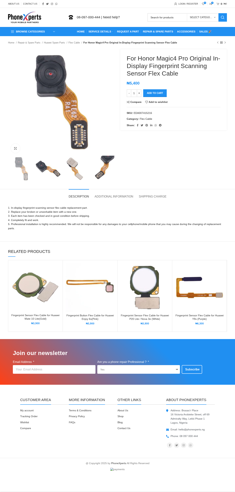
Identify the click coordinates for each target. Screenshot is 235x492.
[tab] (79, 194)
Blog (120, 422)
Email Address (22, 361)
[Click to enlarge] (15, 148)
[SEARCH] (222, 17)
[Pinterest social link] (146, 125)
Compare (25, 428)
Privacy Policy (77, 416)
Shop (121, 416)
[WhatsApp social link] (56, 3)
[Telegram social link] (160, 125)
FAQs (72, 422)
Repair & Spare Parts (29, 42)
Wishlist (24, 422)
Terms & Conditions (80, 410)
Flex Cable (74, 42)
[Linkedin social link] (151, 125)
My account (27, 410)
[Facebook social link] (43, 3)
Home (11, 42)
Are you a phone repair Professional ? (122, 361)
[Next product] (225, 43)
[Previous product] (218, 43)
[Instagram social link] (52, 3)
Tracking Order (29, 416)
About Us (123, 410)
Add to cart (155, 93)
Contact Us (124, 428)
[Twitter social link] (47, 3)
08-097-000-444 (88, 17)
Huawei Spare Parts (55, 42)
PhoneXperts (118, 463)
